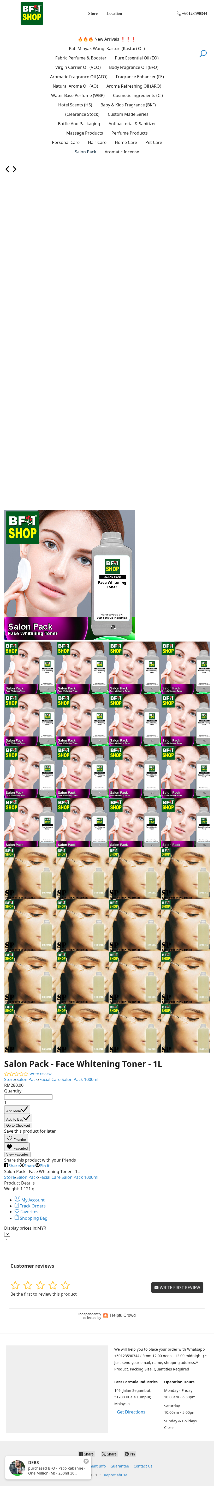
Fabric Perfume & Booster (80, 58)
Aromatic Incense (122, 152)
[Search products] (203, 57)
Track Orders (32, 1206)
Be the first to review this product (43, 1294)
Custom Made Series (128, 114)
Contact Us (143, 1466)
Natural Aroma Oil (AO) (75, 86)
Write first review (179, 1287)
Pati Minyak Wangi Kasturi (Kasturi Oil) (107, 48)
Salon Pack (85, 152)
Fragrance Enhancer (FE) (140, 77)
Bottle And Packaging (79, 123)
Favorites (28, 1212)
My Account (32, 1200)
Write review (40, 1073)
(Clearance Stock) (82, 114)
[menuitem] (7, 171)
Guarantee (119, 1466)
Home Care (126, 142)
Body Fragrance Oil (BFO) (133, 67)
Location (114, 13)
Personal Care (66, 142)
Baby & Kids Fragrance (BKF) (128, 105)
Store (93, 13)
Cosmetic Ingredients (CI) (138, 95)
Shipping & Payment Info (84, 1466)
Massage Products (84, 133)
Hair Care (97, 142)
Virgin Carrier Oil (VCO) (78, 67)
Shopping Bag (33, 1218)
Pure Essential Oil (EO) (137, 58)
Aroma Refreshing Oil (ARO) (133, 86)
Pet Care (153, 142)
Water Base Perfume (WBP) (78, 95)
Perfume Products (129, 133)
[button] (16, 1138)
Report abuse (115, 1474)
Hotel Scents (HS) (75, 105)
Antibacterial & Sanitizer (132, 123)
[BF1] (32, 13)
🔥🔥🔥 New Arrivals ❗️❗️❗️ (107, 39)
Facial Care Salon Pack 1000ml (68, 1079)
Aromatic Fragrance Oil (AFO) (79, 77)
